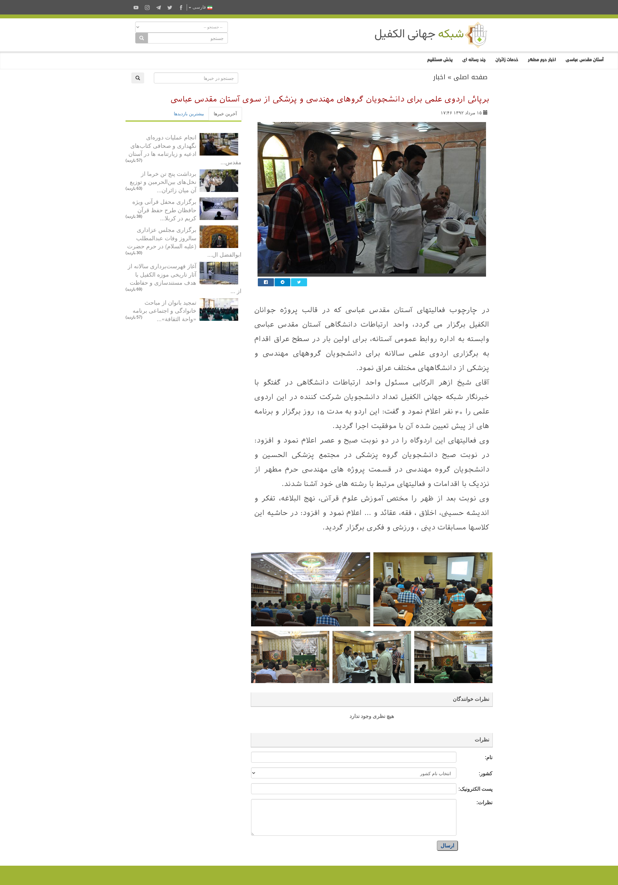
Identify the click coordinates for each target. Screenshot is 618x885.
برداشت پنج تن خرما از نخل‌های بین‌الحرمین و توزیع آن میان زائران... (163, 181)
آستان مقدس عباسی (585, 59)
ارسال (447, 845)
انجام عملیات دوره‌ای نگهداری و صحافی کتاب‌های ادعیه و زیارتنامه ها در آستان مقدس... (184, 149)
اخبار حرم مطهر (542, 59)
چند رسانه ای (474, 59)
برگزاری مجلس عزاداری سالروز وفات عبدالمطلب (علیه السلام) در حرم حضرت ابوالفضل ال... (184, 241)
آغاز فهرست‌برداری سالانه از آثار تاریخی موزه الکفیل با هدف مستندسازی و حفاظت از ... (184, 278)
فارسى (199, 7)
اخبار (439, 77)
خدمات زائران (506, 59)
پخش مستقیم (440, 59)
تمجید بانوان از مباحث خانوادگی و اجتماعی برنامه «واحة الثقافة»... (164, 310)
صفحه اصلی (471, 77)
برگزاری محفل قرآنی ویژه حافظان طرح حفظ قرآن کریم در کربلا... (164, 209)
